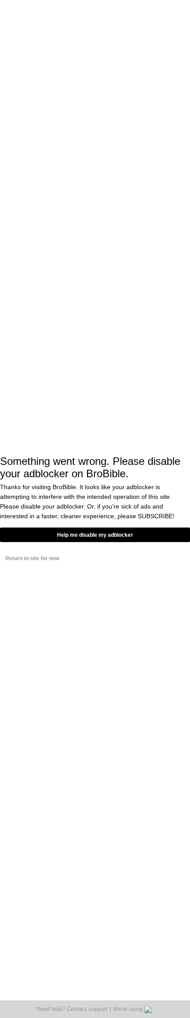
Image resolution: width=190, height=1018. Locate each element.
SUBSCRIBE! (156, 516)
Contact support (87, 1009)
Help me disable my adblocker (95, 535)
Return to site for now (32, 558)
